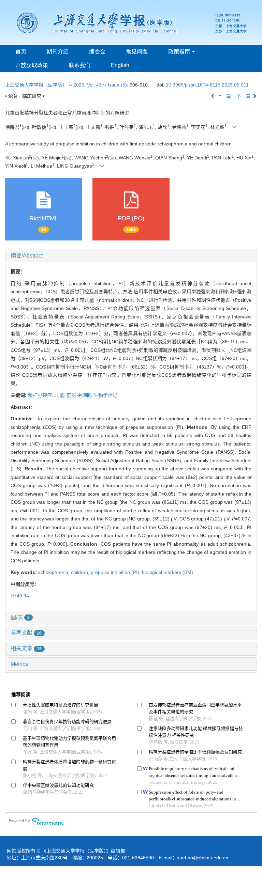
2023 (78, 85)
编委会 (97, 51)
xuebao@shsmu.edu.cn (202, 857)
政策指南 (179, 51)
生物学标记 (105, 395)
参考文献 (26, 633)
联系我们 (79, 65)
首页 (20, 51)
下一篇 (244, 96)
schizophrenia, (54, 572)
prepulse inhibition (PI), (116, 572)
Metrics (19, 664)
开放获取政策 (31, 65)
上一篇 (223, 96)
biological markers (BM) (167, 572)
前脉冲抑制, (80, 395)
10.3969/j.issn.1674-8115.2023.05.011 (207, 85)
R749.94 (20, 595)
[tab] (131, 255)
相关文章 (26, 648)
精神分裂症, (41, 395)
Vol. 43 (94, 85)
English (120, 65)
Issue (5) (117, 85)
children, (81, 572)
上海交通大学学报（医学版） (36, 85)
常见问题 (137, 51)
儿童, (61, 395)
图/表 (20, 617)
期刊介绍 (58, 51)
